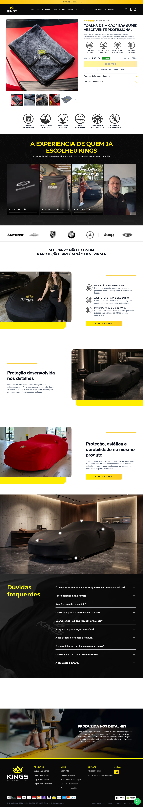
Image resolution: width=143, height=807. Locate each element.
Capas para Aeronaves (43, 784)
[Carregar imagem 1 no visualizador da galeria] (16, 100)
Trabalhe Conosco (68, 775)
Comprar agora (103, 324)
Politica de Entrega (129, 803)
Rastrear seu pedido (69, 788)
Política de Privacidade (114, 803)
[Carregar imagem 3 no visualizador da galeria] (41, 100)
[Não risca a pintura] (75, 558)
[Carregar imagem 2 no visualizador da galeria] (29, 100)
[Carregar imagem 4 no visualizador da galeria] (54, 100)
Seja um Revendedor (69, 784)
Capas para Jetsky (41, 780)
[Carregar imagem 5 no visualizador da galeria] (67, 100)
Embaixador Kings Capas (71, 780)
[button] (126, 9)
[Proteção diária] (60, 533)
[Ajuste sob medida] (81, 520)
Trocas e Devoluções (98, 803)
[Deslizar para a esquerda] (8, 99)
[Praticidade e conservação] (103, 529)
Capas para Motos (41, 775)
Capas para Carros (41, 771)
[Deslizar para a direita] (75, 99)
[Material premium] (37, 540)
